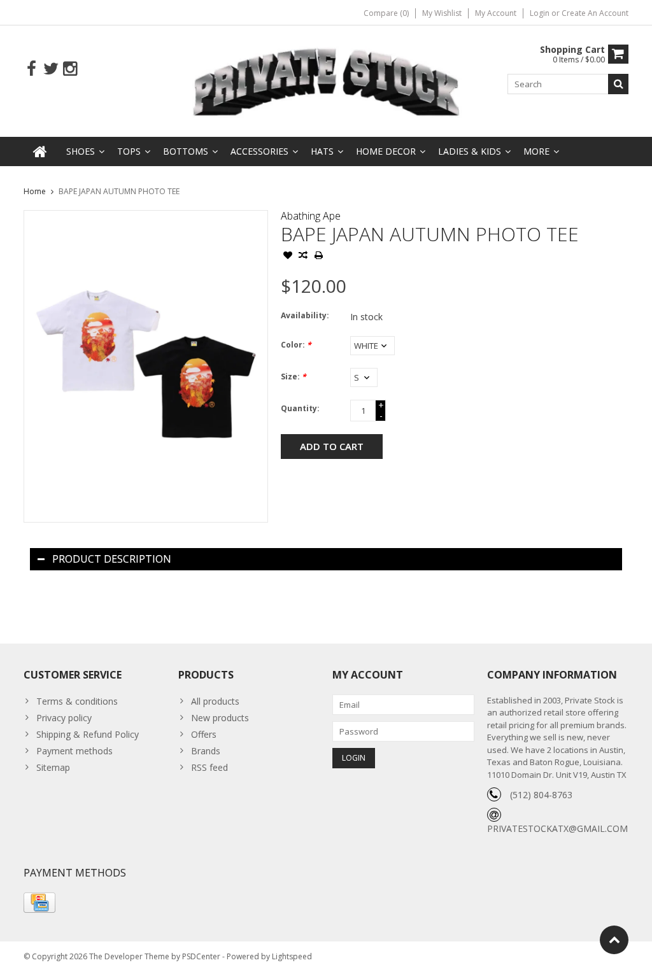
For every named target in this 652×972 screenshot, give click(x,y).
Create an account (595, 13)
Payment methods (74, 751)
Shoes (80, 151)
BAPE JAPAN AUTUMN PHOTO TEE (119, 191)
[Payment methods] (39, 902)
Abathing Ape (311, 216)
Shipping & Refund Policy (87, 734)
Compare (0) (386, 13)
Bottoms (185, 151)
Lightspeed (292, 956)
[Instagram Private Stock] (70, 69)
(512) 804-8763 (541, 795)
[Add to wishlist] (288, 256)
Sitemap (53, 767)
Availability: (305, 315)
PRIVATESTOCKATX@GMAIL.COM (557, 828)
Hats (322, 151)
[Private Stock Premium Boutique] (326, 80)
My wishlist (442, 13)
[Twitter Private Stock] (51, 69)
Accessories (259, 151)
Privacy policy (64, 718)
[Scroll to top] (614, 940)
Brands (205, 751)
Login (540, 13)
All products (215, 701)
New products (220, 718)
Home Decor (386, 151)
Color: (296, 344)
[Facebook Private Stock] (31, 69)
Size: (293, 376)
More (536, 151)
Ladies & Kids (469, 151)
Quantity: (300, 408)
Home (35, 191)
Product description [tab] (111, 559)
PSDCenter (201, 956)
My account (495, 13)
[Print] (318, 256)
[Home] (40, 151)
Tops (129, 151)
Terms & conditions (77, 701)
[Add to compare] (303, 256)
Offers (203, 734)
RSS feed (209, 767)
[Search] (618, 84)
